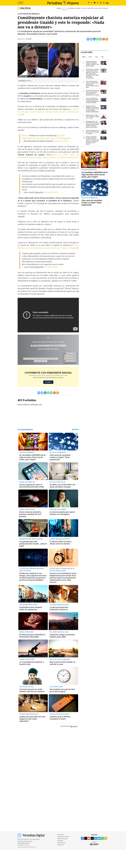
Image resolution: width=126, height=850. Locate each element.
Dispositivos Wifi (44, 358)
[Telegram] (100, 39)
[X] (91, 3)
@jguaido (61, 136)
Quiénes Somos (61, 842)
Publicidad (60, 840)
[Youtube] (94, 3)
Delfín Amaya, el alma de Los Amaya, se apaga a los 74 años (92, 116)
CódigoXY (105, 8)
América (59, 8)
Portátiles (37, 361)
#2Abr (24, 138)
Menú (20, 2)
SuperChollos (70, 353)
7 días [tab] (90, 57)
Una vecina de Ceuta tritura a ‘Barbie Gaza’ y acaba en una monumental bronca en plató (92, 84)
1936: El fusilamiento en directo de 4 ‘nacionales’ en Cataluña (92, 132)
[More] (106, 39)
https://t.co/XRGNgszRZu (60, 138)
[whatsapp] (103, 3)
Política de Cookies (62, 838)
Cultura (84, 8)
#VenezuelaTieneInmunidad (38, 138)
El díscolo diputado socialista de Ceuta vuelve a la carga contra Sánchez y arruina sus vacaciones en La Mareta (92, 140)
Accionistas (60, 844)
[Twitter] (91, 39)
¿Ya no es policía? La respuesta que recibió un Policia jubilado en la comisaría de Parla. (92, 100)
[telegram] (98, 838)
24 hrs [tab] (84, 57)
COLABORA (48, 382)
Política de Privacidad (63, 836)
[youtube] (89, 838)
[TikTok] (97, 3)
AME (107, 2)
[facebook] (82, 838)
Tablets (44, 361)
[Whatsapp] (97, 39)
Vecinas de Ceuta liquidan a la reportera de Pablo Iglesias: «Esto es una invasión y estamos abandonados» (92, 109)
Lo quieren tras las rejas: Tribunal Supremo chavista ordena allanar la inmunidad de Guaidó (48, 112)
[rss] (105, 838)
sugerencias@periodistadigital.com (27, 847)
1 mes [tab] (96, 57)
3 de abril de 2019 (60, 141)
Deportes (90, 8)
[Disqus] (48, 755)
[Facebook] (88, 39)
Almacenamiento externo (31, 358)
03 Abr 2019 (21, 39)
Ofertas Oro (69, 356)
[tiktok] (92, 838)
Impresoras (54, 358)
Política (25, 8)
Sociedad (78, 8)
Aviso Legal (60, 834)
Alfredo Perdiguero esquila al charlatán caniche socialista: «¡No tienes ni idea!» (92, 64)
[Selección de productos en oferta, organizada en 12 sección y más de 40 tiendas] (48, 338)
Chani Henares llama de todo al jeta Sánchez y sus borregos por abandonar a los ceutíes (92, 93)
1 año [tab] (102, 57)
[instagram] (95, 838)
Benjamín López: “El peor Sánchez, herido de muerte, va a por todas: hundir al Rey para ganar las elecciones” (92, 124)
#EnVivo (25, 136)
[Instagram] (100, 3)
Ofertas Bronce (70, 360)
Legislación (97, 8)
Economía (71, 8)
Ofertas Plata (69, 358)
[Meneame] (103, 39)
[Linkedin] (94, 39)
